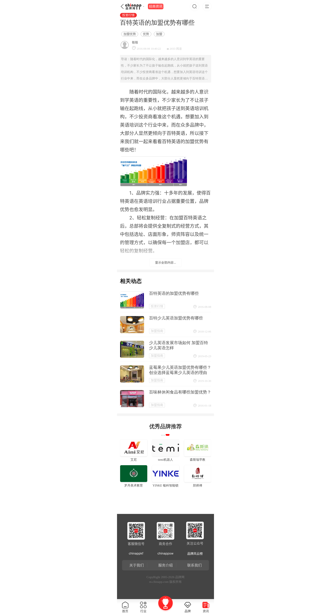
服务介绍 (165, 565)
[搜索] (194, 6)
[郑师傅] (123, 473)
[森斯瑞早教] (123, 447)
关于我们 (136, 565)
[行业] (207, 6)
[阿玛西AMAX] (150, 447)
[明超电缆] (150, 473)
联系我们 (194, 565)
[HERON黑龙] (182, 473)
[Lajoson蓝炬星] (182, 447)
